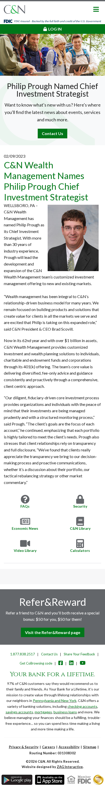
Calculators (80, 550)
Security (80, 506)
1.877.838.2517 (22, 654)
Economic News (25, 528)
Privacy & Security (23, 747)
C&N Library (80, 528)
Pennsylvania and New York (54, 700)
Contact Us (52, 133)
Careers (48, 747)
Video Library (25, 550)
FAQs (25, 506)
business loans (65, 712)
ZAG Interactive (70, 767)
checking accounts (82, 706)
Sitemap (89, 747)
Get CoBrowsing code (36, 663)
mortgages (43, 712)
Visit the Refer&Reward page (52, 632)
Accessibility (69, 747)
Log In (55, 28)
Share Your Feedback (79, 654)
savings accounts (19, 712)
